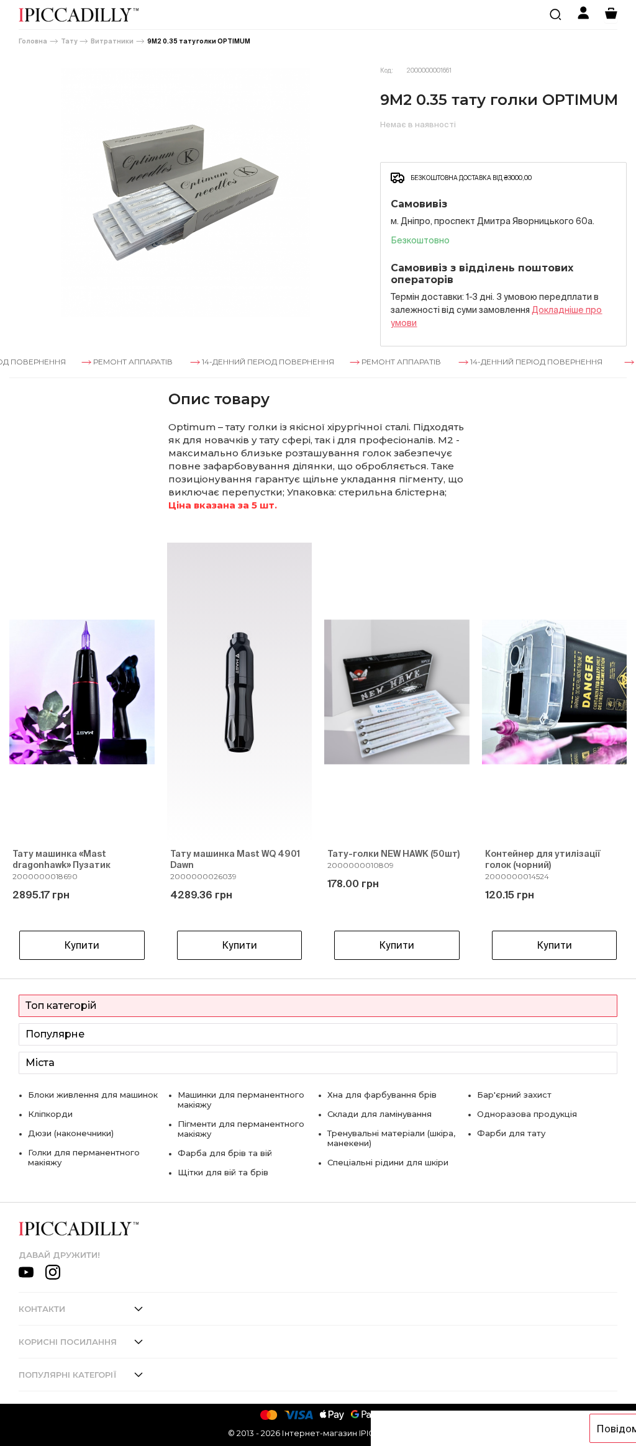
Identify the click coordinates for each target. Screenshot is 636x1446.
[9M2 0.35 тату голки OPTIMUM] (185, 192)
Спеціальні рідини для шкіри (387, 1162)
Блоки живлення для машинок (93, 1095)
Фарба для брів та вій (225, 1153)
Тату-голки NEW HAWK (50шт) (393, 854)
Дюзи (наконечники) (71, 1133)
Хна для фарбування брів (382, 1095)
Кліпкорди (50, 1114)
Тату (69, 41)
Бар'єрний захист (514, 1095)
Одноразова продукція (527, 1114)
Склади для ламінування (379, 1114)
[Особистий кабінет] (583, 14)
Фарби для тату (511, 1133)
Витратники (112, 41)
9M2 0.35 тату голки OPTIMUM (198, 41)
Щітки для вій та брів (223, 1172)
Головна (33, 41)
